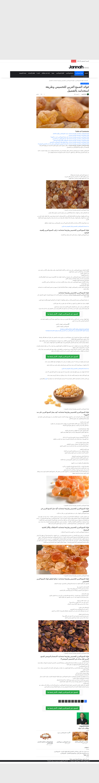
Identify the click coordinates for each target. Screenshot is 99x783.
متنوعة (53, 73)
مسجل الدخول (79, 759)
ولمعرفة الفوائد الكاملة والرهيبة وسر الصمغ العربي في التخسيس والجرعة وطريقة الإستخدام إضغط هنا (67, 330)
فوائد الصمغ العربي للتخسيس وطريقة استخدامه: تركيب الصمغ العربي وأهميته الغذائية (71, 133)
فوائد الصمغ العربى (79, 73)
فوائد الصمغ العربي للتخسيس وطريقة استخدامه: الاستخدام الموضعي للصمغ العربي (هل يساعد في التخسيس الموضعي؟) (63, 143)
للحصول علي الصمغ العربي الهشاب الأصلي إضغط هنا (62, 314)
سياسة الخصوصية (22, 73)
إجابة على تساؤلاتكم (46, 73)
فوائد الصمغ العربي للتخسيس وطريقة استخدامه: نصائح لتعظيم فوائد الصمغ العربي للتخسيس (69, 142)
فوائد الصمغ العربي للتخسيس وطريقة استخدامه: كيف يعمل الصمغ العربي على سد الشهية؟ (70, 137)
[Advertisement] (58, 10)
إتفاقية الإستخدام (31, 73)
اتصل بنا (38, 73)
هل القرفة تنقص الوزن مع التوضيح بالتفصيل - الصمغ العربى (73, 753)
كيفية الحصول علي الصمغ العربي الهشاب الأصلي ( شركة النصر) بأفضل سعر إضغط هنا (74, 329)
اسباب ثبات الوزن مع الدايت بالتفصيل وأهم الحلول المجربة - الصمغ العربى (70, 751)
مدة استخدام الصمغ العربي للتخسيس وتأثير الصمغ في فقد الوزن (75, 226)
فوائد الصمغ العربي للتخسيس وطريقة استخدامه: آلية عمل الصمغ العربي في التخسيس (71, 138)
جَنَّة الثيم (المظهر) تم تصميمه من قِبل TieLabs (57, 761)
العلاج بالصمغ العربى (60, 73)
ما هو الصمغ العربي (69, 73)
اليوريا (46, 378)
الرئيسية (86, 73)
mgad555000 (83, 94)
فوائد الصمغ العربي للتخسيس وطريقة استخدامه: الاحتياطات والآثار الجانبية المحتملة (71, 140)
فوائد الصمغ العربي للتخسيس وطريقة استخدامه (79, 135)
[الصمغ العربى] (79, 67)
